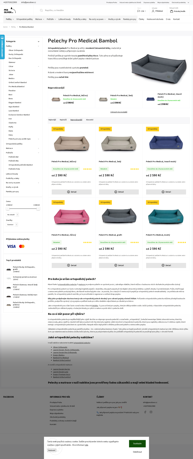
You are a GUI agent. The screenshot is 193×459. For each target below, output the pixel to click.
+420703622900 (149, 406)
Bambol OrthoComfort (62, 360)
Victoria (12, 70)
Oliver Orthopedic (16, 50)
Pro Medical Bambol (16, 86)
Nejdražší (63, 120)
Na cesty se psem (13, 182)
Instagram (151, 412)
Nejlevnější (52, 120)
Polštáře (9, 152)
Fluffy (11, 127)
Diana (11, 131)
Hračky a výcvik (12, 187)
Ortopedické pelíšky (14, 144)
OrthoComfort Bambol (18, 82)
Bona (11, 98)
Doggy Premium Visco (61, 374)
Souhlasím (137, 443)
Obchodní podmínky (179, 2)
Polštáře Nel (13, 157)
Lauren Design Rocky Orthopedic (66, 350)
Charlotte (12, 123)
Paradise (12, 90)
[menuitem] (10, 19)
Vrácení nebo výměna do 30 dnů (130, 2)
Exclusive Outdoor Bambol (19, 115)
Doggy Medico (58, 355)
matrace (82, 284)
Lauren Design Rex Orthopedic (65, 352)
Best (10, 94)
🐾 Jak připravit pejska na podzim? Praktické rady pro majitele (117, 413)
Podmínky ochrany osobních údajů (63, 420)
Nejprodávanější (76, 120)
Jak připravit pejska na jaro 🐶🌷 (109, 407)
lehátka (95, 305)
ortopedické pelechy (82, 343)
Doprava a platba (149, 2)
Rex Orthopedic (15, 58)
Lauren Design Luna (60, 372)
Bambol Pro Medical (61, 357)
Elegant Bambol (15, 102)
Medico (12, 78)
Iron (10, 118)
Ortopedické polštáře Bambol (21, 165)
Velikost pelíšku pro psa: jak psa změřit (111, 402)
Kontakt (53, 424)
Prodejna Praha (111, 2)
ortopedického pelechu (67, 284)
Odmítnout (137, 452)
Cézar (11, 66)
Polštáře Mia (14, 161)
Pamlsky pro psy (12, 191)
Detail (73, 191)
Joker (11, 74)
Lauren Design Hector (61, 369)
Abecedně (89, 120)
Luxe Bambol (14, 110)
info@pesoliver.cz (150, 402)
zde (86, 445)
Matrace (9, 148)
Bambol (12, 224)
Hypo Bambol (14, 106)
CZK (142, 11)
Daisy (11, 135)
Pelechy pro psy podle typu (20, 139)
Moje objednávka (163, 2)
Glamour (12, 62)
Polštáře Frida (14, 169)
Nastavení (51, 450)
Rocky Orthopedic (16, 54)
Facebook (145, 412)
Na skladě (12, 214)
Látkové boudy (12, 174)
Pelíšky (9, 46)
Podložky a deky (12, 178)
